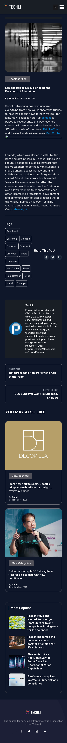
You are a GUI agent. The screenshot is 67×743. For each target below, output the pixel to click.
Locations (12, 261)
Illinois (24, 253)
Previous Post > (50, 390)
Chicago (25, 238)
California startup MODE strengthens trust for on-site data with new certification (31, 575)
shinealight (20, 209)
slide (27, 276)
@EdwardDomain (34, 352)
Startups (21, 283)
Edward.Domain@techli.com (40, 349)
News (26, 268)
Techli (12, 98)
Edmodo (46, 117)
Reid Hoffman (51, 129)
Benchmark (13, 231)
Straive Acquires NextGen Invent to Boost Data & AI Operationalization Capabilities (39, 661)
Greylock (11, 253)
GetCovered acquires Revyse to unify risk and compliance (42, 680)
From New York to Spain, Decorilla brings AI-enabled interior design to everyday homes (30, 487)
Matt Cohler (53, 133)
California (12, 238)
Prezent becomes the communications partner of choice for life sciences (41, 642)
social (10, 283)
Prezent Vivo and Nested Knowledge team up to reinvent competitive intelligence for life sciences (42, 623)
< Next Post (14, 369)
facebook (25, 246)
